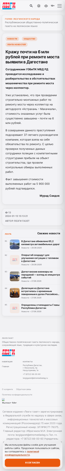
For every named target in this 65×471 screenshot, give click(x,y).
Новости (12, 39)
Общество (29, 39)
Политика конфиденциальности (17, 395)
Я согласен (32, 462)
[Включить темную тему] (39, 6)
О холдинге (7, 389)
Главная (5, 366)
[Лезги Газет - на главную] (16, 5)
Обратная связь (23, 389)
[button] (59, 6)
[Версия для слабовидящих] (46, 6)
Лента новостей (16, 44)
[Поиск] (31, 6)
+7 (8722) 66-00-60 (31, 374)
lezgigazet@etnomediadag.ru (35, 378)
